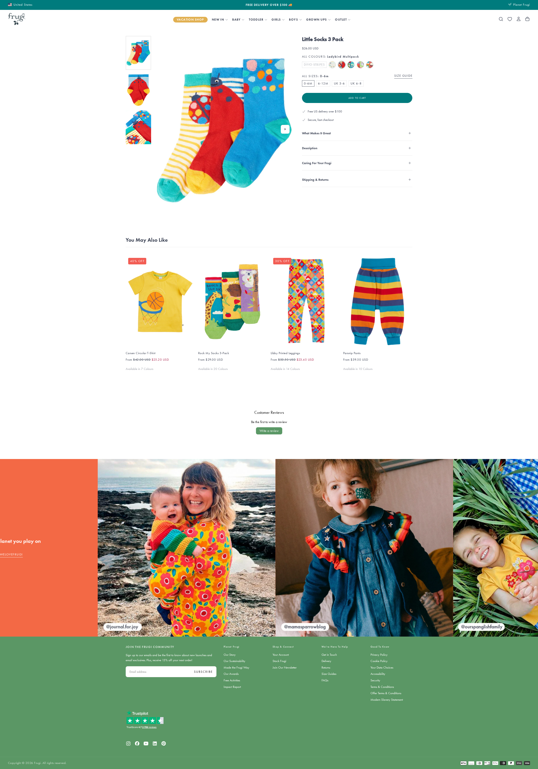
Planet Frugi (232, 646)
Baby (236, 19)
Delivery (326, 661)
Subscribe (203, 672)
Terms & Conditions (382, 687)
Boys (293, 19)
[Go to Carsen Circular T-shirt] (160, 301)
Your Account (281, 655)
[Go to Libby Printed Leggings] (305, 301)
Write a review (269, 431)
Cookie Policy (379, 661)
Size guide (403, 76)
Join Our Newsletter (285, 667)
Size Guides (329, 674)
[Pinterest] (163, 743)
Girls (276, 19)
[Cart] (527, 19)
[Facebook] (137, 743)
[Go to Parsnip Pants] (377, 301)
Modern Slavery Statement (387, 700)
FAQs (325, 680)
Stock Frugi (279, 661)
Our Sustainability (234, 661)
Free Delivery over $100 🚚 (269, 5)
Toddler (256, 19)
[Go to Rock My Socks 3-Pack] (232, 301)
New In (218, 19)
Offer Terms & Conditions (386, 693)
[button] (20, 4)
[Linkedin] (154, 743)
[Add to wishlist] (509, 19)
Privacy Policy (379, 655)
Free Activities (232, 680)
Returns (326, 667)
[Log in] (518, 19)
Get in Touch (329, 655)
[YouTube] (146, 743)
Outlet (341, 19)
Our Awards (231, 674)
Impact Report (232, 687)
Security (375, 680)
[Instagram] (128, 743)
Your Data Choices (382, 667)
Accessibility (378, 674)
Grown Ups (316, 19)
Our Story (230, 655)
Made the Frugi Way (236, 667)
